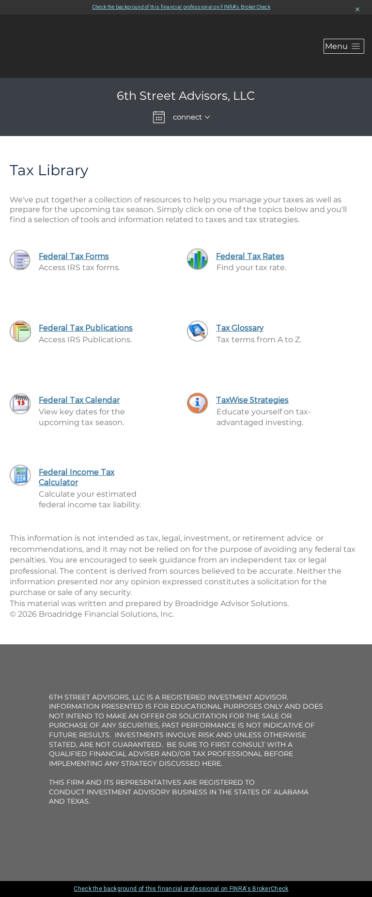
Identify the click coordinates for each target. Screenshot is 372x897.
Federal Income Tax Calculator (76, 477)
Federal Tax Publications (86, 327)
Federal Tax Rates (250, 255)
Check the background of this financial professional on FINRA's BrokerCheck (181, 7)
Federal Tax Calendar (79, 399)
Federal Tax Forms (74, 255)
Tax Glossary (240, 327)
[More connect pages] (207, 117)
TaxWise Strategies (252, 399)
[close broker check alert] (357, 10)
